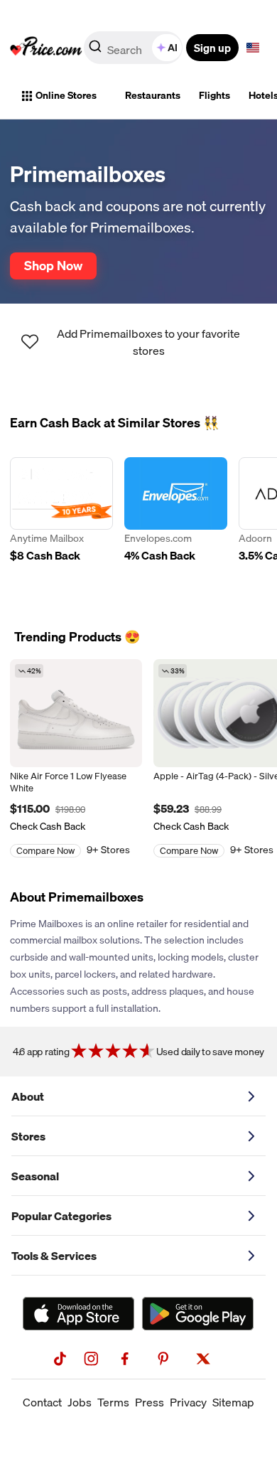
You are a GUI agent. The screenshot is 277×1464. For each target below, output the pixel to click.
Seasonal (35, 1176)
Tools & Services (54, 1255)
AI (173, 47)
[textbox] (252, 48)
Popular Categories (61, 1216)
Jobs (79, 1402)
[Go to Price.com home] (46, 47)
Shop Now (53, 265)
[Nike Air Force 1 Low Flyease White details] (76, 713)
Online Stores (66, 95)
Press (149, 1402)
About (27, 1096)
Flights (214, 95)
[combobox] (134, 48)
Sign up (212, 47)
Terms (113, 1402)
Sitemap (233, 1402)
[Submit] (95, 50)
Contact (42, 1402)
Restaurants (152, 95)
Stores (28, 1136)
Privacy (188, 1402)
